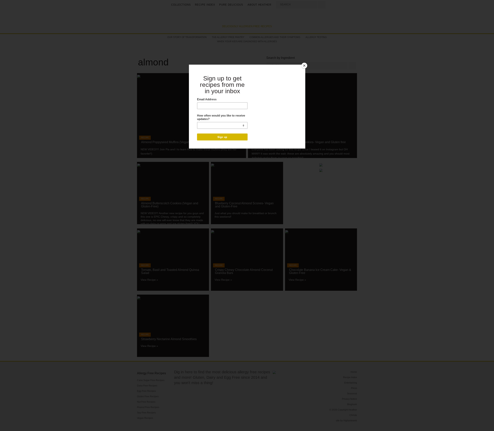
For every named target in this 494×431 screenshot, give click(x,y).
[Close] (304, 65)
